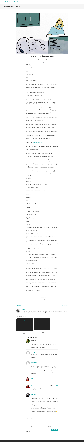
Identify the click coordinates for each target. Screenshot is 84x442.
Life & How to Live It (11, 2)
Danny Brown (34, 394)
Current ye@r (28, 431)
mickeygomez (34, 352)
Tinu (32, 378)
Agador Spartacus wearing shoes (38, 142)
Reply (57, 340)
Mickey (38, 59)
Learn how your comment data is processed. (47, 435)
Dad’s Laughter (42, 331)
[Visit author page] (18, 310)
